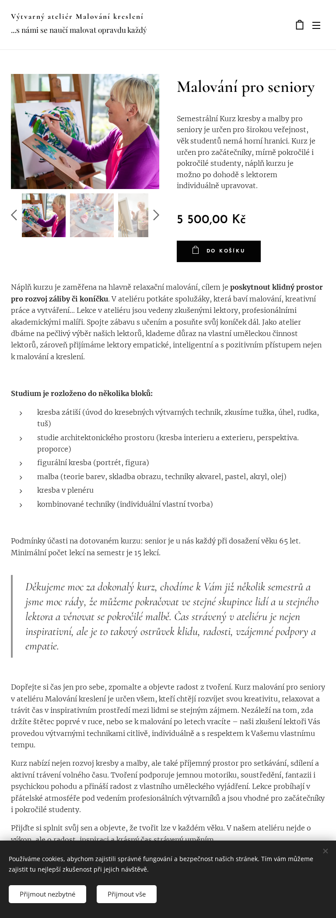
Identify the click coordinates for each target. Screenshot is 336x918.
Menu (316, 25)
